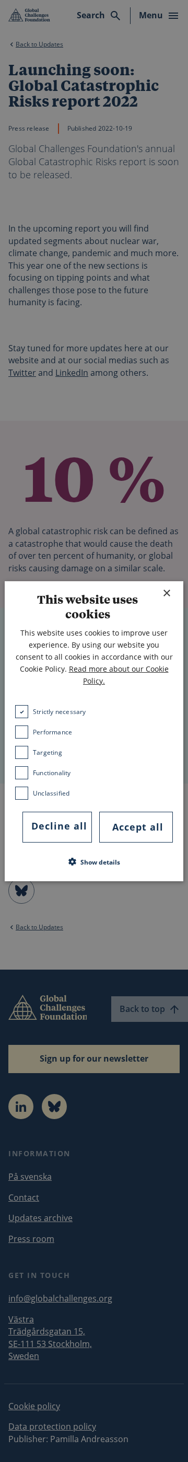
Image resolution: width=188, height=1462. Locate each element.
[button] (94, 862)
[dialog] (94, 731)
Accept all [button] (137, 827)
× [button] (166, 593)
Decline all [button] (59, 826)
